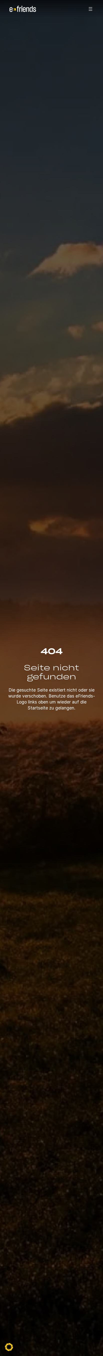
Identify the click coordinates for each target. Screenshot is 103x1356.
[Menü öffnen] (91, 9)
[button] (9, 1347)
